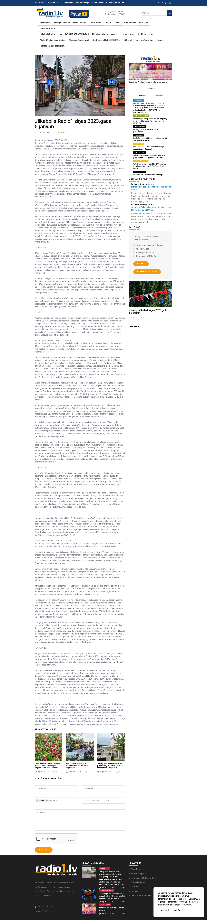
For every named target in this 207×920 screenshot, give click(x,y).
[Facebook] (162, 3)
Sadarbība (135, 869)
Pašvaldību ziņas (140, 161)
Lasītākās (159, 95)
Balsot (141, 264)
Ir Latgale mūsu (127, 34)
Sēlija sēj (128, 40)
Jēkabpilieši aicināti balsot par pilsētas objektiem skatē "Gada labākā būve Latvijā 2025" (110, 766)
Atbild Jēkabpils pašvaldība (52, 40)
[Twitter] (158, 3)
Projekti (160, 40)
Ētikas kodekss (138, 882)
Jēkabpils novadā (62, 23)
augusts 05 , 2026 (136, 317)
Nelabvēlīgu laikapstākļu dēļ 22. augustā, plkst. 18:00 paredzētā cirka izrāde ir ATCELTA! (150, 121)
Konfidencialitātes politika (143, 878)
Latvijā (118, 23)
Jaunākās (142, 95)
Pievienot (43, 850)
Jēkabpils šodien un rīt (78, 40)
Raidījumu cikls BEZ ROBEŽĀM (107, 40)
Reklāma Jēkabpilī (82, 3)
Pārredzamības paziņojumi (52, 46)
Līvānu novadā (79, 23)
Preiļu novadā (96, 23)
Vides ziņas (138, 100)
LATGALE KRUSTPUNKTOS (77, 34)
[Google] (165, 3)
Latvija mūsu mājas (144, 40)
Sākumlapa (45, 23)
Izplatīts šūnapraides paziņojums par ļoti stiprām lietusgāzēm (150, 139)
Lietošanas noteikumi (141, 895)
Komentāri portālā (139, 873)
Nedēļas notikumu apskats (104, 34)
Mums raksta (130, 23)
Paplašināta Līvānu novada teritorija (148, 175)
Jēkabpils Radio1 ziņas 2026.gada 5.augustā (148, 311)
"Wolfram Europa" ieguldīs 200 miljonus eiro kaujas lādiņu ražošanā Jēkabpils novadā (149, 166)
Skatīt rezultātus (147, 272)
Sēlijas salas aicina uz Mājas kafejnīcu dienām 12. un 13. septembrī (77, 766)
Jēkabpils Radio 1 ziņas (51, 34)
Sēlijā (108, 23)
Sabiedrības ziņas (141, 115)
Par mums (135, 891)
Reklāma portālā (98, 3)
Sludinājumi (68, 3)
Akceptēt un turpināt (170, 910)
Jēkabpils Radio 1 (48, 28)
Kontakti (135, 886)
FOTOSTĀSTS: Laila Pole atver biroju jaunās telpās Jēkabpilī (148, 148)
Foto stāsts (50, 3)
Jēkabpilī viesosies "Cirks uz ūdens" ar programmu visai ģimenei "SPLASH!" (149, 156)
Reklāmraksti (139, 152)
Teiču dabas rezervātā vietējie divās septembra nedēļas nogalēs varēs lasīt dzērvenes (47, 766)
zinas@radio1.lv (44, 911)
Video (59, 3)
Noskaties (39, 3)
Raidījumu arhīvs (145, 34)
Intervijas (143, 23)
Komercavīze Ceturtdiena (116, 3)
